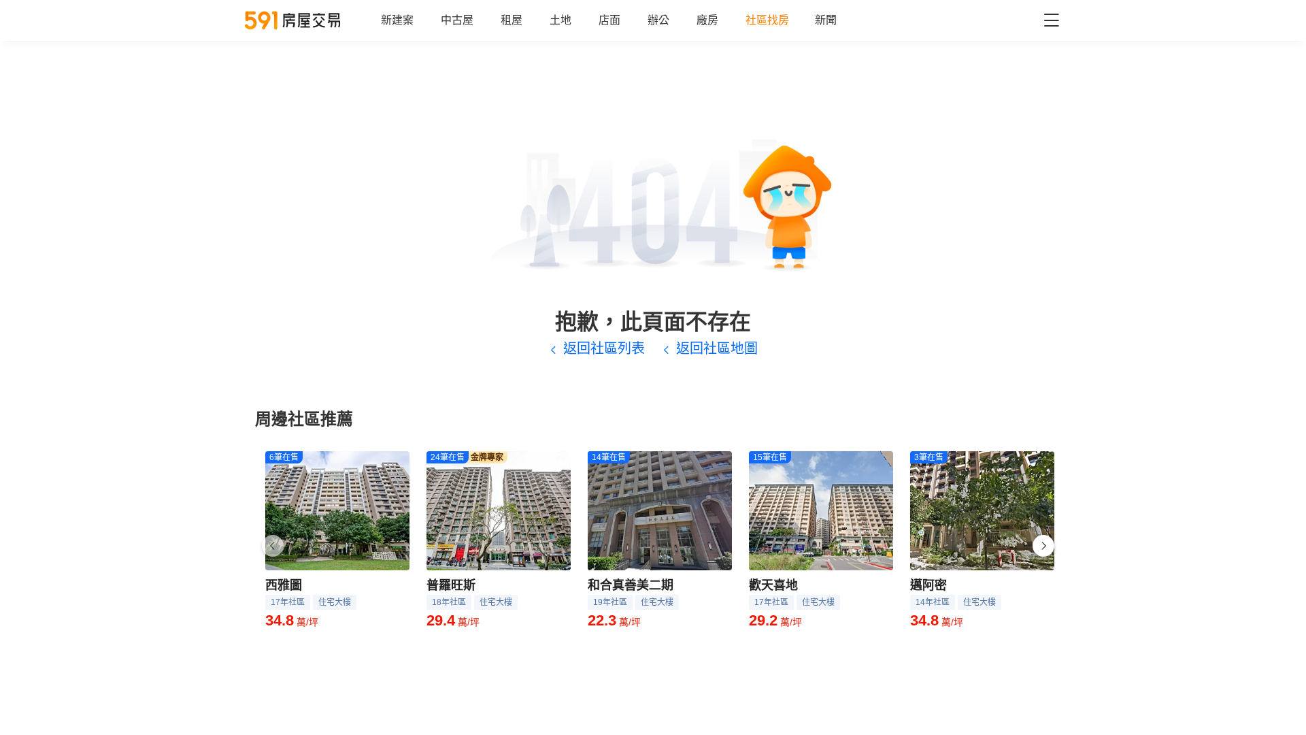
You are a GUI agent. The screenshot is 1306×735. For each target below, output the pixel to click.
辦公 (658, 20)
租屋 (511, 20)
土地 (560, 20)
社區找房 (767, 20)
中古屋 (457, 20)
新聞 (826, 20)
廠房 (707, 20)
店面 (609, 20)
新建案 (397, 20)
